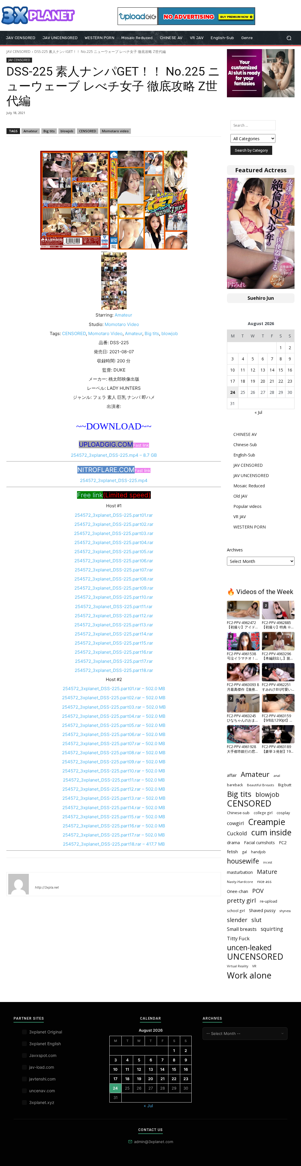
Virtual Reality (237, 966)
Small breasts (242, 929)
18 (242, 381)
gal (244, 851)
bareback (235, 784)
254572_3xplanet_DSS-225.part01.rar (114, 515)
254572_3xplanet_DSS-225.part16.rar (114, 652)
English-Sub (244, 455)
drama (233, 842)
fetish (232, 851)
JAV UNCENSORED (251, 475)
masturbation (240, 872)
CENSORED (87, 131)
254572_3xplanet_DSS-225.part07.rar (114, 570)
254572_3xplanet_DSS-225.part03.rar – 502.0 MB (114, 707)
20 (262, 381)
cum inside (271, 832)
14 (272, 370)
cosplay (283, 812)
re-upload (268, 901)
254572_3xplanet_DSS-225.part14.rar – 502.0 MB (113, 807)
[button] (289, 38)
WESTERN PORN (249, 527)
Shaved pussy (262, 910)
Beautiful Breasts (260, 785)
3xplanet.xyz (41, 1102)
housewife (243, 861)
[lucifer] (18, 884)
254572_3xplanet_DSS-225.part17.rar (114, 661)
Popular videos (247, 506)
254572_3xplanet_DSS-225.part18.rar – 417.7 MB (114, 844)
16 (289, 370)
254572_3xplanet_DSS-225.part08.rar (113, 579)
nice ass (264, 881)
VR (254, 966)
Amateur (31, 131)
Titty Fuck (238, 938)
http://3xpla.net (47, 887)
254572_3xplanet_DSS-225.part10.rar (114, 597)
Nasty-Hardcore (240, 881)
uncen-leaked (249, 947)
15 (280, 370)
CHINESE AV (245, 434)
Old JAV (240, 496)
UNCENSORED (255, 956)
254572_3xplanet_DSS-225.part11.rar (114, 606)
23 (289, 381)
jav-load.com (41, 1067)
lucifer (42, 879)
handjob (258, 851)
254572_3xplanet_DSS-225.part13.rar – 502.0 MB (113, 798)
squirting (272, 929)
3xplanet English (45, 1043)
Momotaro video (115, 131)
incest (267, 862)
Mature (267, 872)
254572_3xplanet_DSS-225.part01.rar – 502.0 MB (114, 688)
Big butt (284, 784)
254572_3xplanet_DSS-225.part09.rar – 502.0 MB (113, 761)
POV (258, 891)
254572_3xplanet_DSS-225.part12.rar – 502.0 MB (113, 789)
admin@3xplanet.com (153, 1141)
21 (272, 381)
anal (277, 775)
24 (232, 392)
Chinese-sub (238, 812)
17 (232, 381)
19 (252, 381)
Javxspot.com (42, 1055)
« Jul (258, 412)
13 (262, 370)
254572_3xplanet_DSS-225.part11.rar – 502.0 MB (114, 780)
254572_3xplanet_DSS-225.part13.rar (113, 625)
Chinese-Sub (245, 444)
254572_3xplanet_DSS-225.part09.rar (113, 588)
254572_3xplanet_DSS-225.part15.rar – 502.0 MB (113, 816)
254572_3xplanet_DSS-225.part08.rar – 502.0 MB (113, 752)
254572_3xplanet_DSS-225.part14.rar (114, 634)
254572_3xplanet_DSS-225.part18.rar (114, 670)
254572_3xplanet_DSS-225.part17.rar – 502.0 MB (114, 835)
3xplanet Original (45, 1031)
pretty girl (241, 900)
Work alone (249, 975)
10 (232, 370)
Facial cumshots (259, 842)
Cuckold (237, 833)
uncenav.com (42, 1090)
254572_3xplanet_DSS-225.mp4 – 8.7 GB (114, 455)
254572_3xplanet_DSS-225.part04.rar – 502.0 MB (113, 716)
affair (232, 775)
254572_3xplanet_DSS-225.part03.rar (113, 533)
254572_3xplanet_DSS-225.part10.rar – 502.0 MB (113, 771)
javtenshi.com (42, 1078)
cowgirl (235, 823)
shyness (285, 911)
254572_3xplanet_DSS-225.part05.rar (113, 551)
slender (237, 920)
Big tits (49, 131)
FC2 (283, 842)
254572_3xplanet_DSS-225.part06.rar (113, 560)
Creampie (266, 822)
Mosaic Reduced (249, 486)
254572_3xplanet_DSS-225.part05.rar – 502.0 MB (113, 725)
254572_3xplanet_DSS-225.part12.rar (114, 615)
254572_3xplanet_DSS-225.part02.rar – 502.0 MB (113, 697)
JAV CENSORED (18, 51)
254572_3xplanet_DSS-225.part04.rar (113, 542)
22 (280, 381)
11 (242, 370)
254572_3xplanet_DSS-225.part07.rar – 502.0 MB (113, 743)
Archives (235, 550)
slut (256, 920)
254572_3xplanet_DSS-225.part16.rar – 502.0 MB (114, 826)
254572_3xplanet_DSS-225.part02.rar (113, 524)
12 (252, 370)
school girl (236, 910)
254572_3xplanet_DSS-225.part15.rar (114, 643)
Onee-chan (237, 891)
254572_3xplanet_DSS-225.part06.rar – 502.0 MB (113, 734)
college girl (263, 812)
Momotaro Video (122, 324)
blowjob (67, 131)
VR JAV (239, 516)
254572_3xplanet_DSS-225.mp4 (114, 480)
